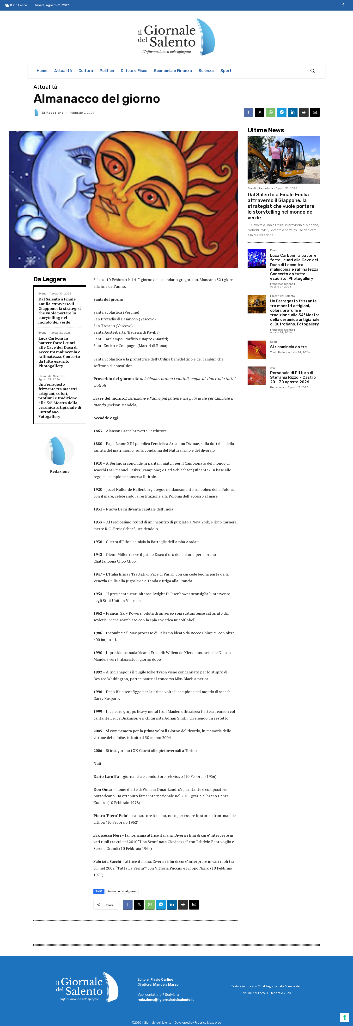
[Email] (315, 112)
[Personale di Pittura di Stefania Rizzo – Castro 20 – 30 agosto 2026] (257, 375)
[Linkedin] (293, 112)
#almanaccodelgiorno (122, 891)
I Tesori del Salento (50, 376)
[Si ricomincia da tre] (257, 350)
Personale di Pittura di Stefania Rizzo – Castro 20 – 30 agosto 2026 (293, 377)
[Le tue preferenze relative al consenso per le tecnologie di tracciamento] (344, 1017)
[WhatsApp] (270, 112)
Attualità (45, 87)
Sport (273, 342)
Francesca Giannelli (283, 284)
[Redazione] (37, 112)
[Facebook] (343, 5)
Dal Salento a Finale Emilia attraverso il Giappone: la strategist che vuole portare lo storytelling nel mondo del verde (59, 310)
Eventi (42, 293)
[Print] (304, 112)
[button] (312, 70)
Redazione (54, 112)
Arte (272, 367)
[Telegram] (281, 112)
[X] (259, 112)
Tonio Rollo (277, 352)
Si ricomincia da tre (288, 347)
